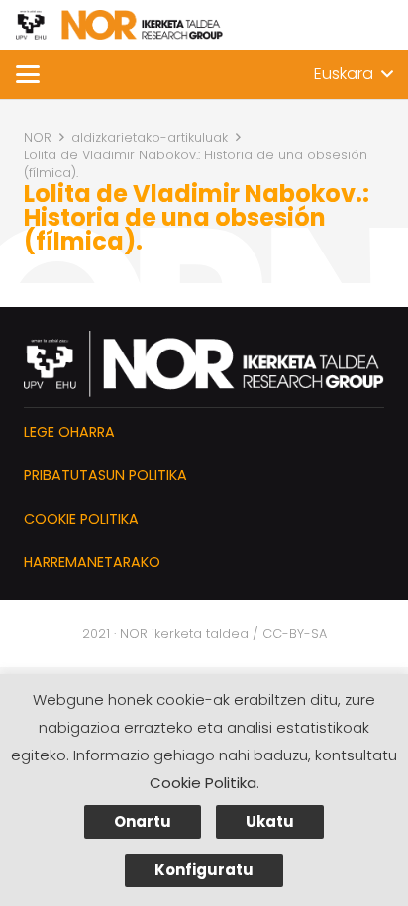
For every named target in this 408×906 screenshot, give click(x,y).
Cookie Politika (203, 782)
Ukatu (270, 821)
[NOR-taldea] (119, 25)
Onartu (142, 821)
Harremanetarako (92, 562)
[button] (27, 74)
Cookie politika (81, 519)
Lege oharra (69, 432)
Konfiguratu (204, 869)
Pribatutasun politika (105, 475)
